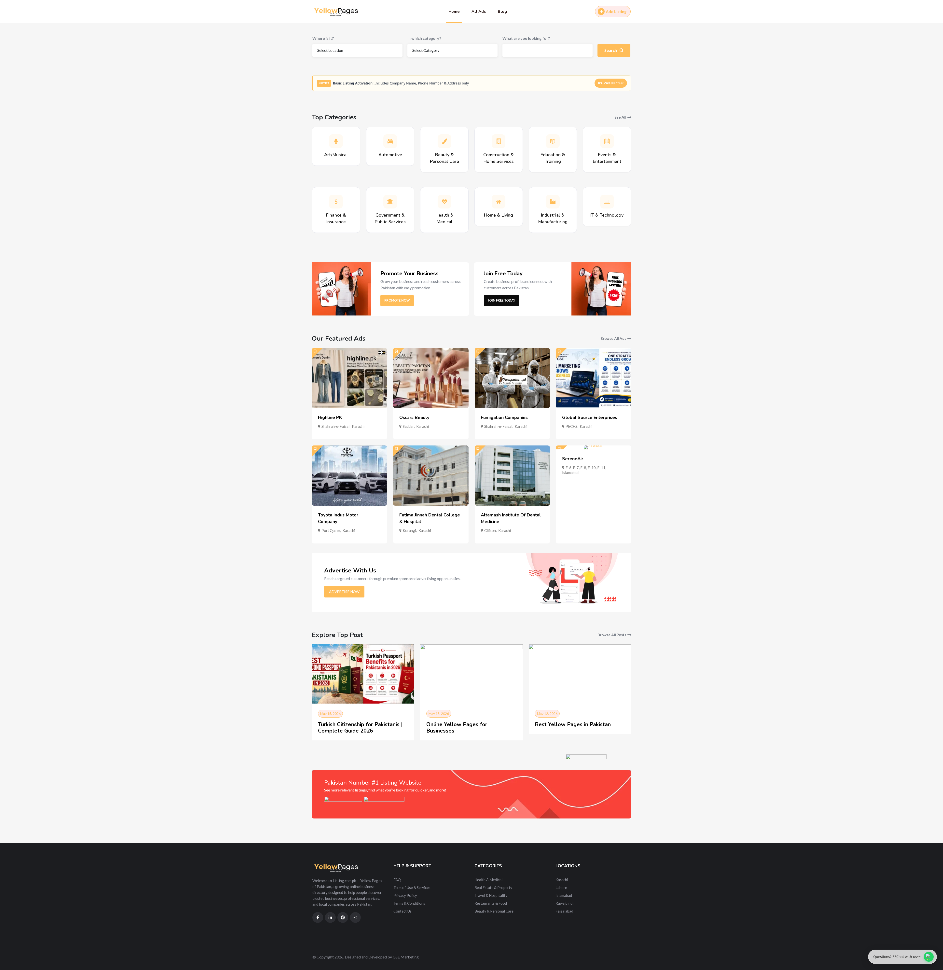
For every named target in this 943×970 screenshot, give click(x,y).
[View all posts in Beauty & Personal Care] (444, 141)
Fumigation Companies (504, 417)
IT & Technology (607, 215)
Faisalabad (564, 911)
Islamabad (570, 472)
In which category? (424, 38)
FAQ (397, 879)
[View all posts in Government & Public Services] (390, 201)
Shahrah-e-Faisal (335, 426)
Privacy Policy (405, 895)
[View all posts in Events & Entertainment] (607, 141)
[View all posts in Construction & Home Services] (498, 141)
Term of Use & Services (411, 887)
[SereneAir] (593, 447)
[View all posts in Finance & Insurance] (336, 201)
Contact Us (402, 911)
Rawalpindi (564, 903)
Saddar (408, 426)
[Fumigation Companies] (512, 378)
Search (611, 50)
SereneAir (572, 459)
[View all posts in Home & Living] (498, 201)
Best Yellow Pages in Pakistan (573, 724)
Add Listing (616, 11)
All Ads (479, 11)
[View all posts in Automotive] (390, 141)
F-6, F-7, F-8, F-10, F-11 (585, 467)
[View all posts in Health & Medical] (444, 201)
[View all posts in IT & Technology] (607, 201)
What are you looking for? (526, 38)
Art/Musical (336, 155)
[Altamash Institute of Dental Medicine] (512, 475)
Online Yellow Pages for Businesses (456, 727)
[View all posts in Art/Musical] (336, 141)
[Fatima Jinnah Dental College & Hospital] (430, 475)
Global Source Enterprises (589, 417)
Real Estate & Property (493, 887)
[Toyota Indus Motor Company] (349, 475)
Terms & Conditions (409, 903)
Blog (502, 11)
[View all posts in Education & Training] (553, 141)
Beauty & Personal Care (493, 911)
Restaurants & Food (490, 903)
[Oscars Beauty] (430, 378)
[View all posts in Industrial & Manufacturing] (553, 201)
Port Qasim (330, 530)
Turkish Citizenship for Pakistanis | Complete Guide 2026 (360, 727)
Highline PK (330, 417)
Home (454, 11)
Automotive (390, 155)
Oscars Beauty (414, 417)
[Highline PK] (349, 378)
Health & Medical (488, 879)
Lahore (561, 887)
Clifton (490, 530)
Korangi (409, 530)
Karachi (358, 426)
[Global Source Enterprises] (593, 378)
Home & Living (498, 215)
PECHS (571, 426)
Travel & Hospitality (490, 895)
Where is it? (323, 38)
